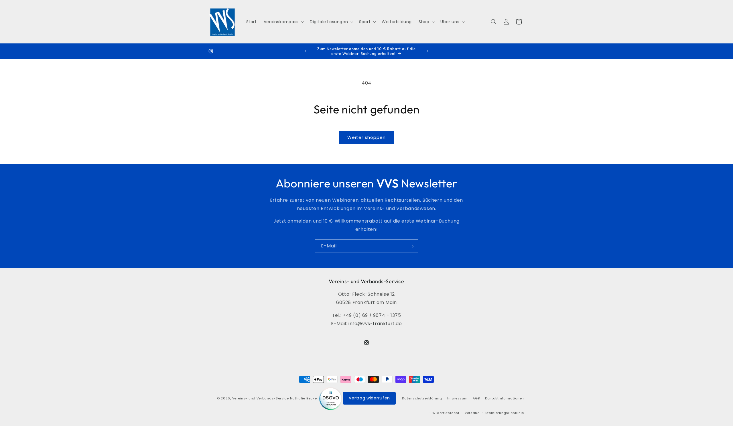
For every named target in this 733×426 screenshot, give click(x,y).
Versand (472, 412)
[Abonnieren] (411, 246)
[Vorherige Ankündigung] (305, 51)
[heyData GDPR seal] (331, 398)
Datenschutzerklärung (422, 398)
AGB (476, 398)
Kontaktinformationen (504, 398)
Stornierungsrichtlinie (504, 412)
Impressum (457, 398)
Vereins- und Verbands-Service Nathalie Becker (275, 398)
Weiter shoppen (366, 137)
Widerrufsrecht (445, 412)
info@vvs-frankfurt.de (375, 323)
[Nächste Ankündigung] (427, 51)
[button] (283, 22)
